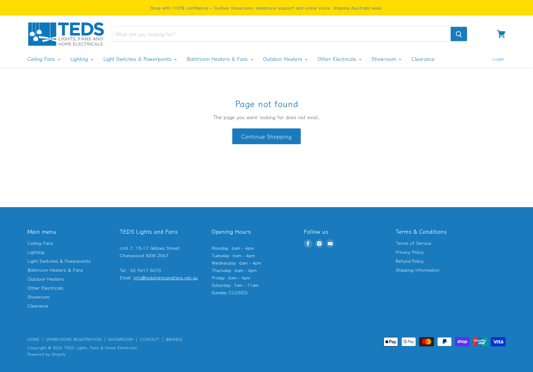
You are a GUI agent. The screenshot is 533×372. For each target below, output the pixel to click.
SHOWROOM (120, 339)
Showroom (385, 58)
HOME (33, 339)
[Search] (459, 34)
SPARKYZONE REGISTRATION (73, 339)
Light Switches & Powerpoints (138, 58)
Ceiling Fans (42, 58)
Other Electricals (338, 58)
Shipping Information (418, 269)
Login (498, 58)
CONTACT (149, 339)
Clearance (423, 58)
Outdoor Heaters (283, 58)
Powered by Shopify (46, 354)
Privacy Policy (410, 252)
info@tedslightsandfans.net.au (166, 277)
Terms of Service (413, 243)
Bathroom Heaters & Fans (218, 58)
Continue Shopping (266, 136)
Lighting (80, 58)
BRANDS (174, 339)
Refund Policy (410, 260)
